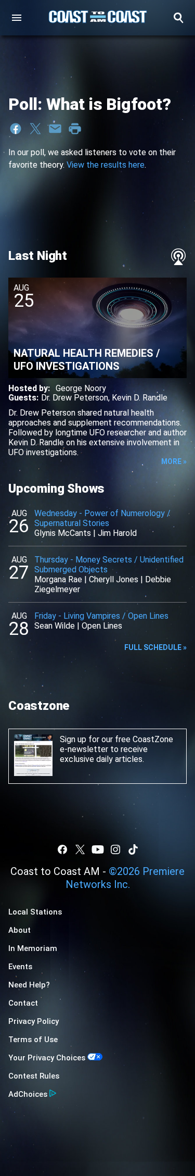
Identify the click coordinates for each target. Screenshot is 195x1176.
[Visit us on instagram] (115, 849)
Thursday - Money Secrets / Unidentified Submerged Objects (109, 564)
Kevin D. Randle (139, 398)
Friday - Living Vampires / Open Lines (101, 616)
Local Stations (35, 912)
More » (174, 461)
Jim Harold (117, 533)
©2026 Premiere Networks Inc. (125, 878)
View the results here (106, 165)
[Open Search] (178, 17)
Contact (23, 1003)
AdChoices (27, 1094)
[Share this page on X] (35, 128)
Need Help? (29, 985)
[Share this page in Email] (55, 128)
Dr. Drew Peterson (74, 398)
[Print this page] (75, 128)
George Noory (81, 388)
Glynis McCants (62, 533)
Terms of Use (33, 1039)
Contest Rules (33, 1076)
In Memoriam (32, 948)
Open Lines (102, 626)
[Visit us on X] (80, 849)
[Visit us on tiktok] (133, 849)
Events (20, 966)
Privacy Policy (33, 1021)
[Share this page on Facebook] (15, 128)
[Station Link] (98, 17)
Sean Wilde (54, 626)
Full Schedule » (155, 647)
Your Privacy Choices (46, 1057)
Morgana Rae (58, 579)
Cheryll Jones (113, 579)
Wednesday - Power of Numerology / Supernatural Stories (102, 518)
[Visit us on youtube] (98, 849)
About (19, 930)
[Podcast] (178, 256)
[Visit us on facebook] (62, 849)
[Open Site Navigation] (16, 17)
